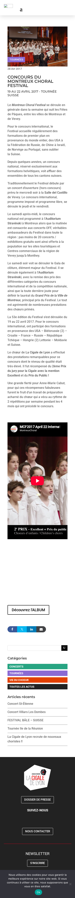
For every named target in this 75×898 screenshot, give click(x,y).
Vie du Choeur (19, 680)
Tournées (16, 59)
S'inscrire (37, 863)
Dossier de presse (37, 799)
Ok (38, 892)
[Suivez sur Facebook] (53, 9)
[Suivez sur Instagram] (60, 9)
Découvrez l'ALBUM (28, 610)
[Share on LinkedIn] (31, 629)
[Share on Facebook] (12, 629)
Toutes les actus (21, 686)
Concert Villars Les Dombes (27, 712)
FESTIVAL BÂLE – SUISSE (25, 720)
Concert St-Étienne (20, 704)
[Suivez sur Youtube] (68, 9)
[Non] (70, 884)
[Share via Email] (41, 629)
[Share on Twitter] (22, 629)
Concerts (16, 666)
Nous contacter (37, 831)
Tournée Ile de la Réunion (25, 728)
